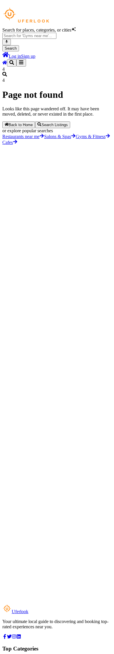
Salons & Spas (57, 136)
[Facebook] (4, 637)
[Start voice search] (6, 42)
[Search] (11, 63)
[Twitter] (9, 637)
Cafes (7, 142)
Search (11, 48)
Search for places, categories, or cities (36, 29)
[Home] (5, 56)
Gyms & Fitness (91, 136)
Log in (15, 56)
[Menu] (21, 63)
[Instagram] (14, 637)
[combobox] (29, 36)
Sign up (28, 56)
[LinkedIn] (18, 637)
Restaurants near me (20, 136)
